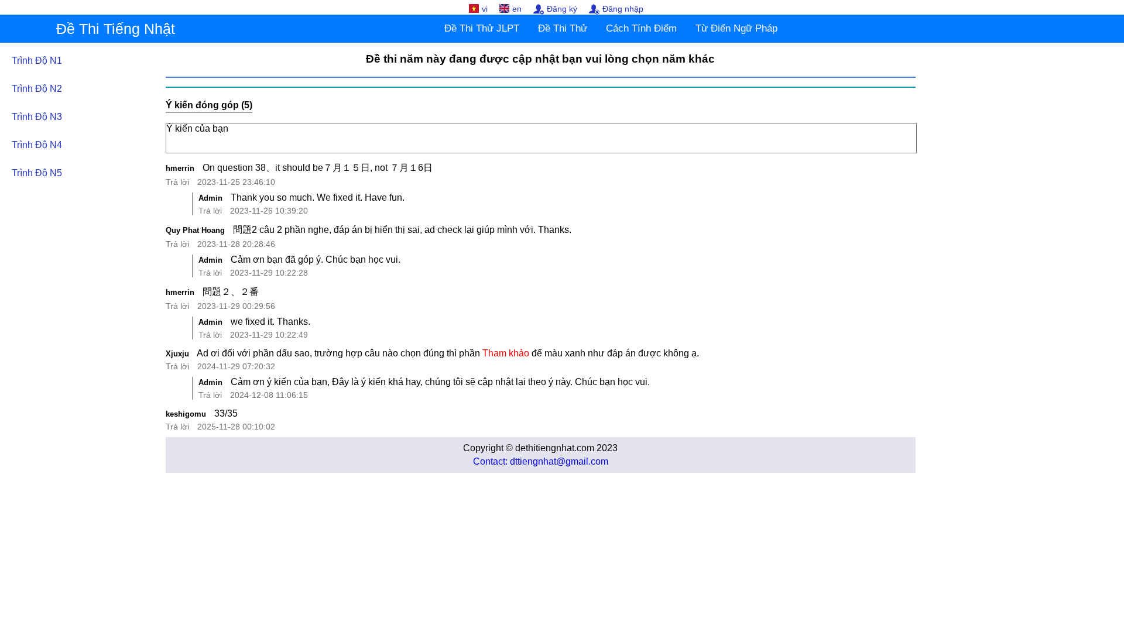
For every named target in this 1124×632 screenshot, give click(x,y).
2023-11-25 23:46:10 (236, 182)
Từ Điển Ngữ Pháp (736, 28)
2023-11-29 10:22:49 (269, 334)
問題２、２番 (231, 292)
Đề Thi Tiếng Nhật (115, 28)
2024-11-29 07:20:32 (236, 366)
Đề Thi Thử (562, 28)
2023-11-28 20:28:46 (236, 244)
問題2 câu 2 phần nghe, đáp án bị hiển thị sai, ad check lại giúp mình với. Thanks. (402, 230)
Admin (210, 198)
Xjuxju (177, 353)
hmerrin (180, 168)
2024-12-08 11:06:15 (269, 395)
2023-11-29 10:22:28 (269, 272)
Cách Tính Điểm (641, 28)
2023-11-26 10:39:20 (269, 210)
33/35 (226, 413)
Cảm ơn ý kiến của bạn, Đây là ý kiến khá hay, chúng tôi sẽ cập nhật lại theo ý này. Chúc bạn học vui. (440, 382)
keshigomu (186, 414)
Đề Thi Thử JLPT (481, 28)
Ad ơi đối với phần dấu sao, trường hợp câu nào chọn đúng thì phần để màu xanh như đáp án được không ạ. (448, 353)
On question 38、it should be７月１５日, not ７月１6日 (318, 168)
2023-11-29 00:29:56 (236, 306)
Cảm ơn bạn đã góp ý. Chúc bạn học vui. (315, 260)
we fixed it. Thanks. (270, 322)
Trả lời (177, 182)
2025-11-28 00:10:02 (236, 426)
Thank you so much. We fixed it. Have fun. (318, 197)
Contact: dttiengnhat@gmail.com (540, 461)
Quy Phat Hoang (195, 230)
